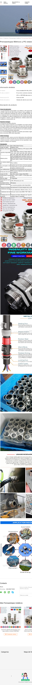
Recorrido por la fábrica (16, 3)
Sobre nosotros (6, 3)
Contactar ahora (11, 634)
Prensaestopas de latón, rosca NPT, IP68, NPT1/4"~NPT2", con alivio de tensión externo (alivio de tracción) (10, 630)
